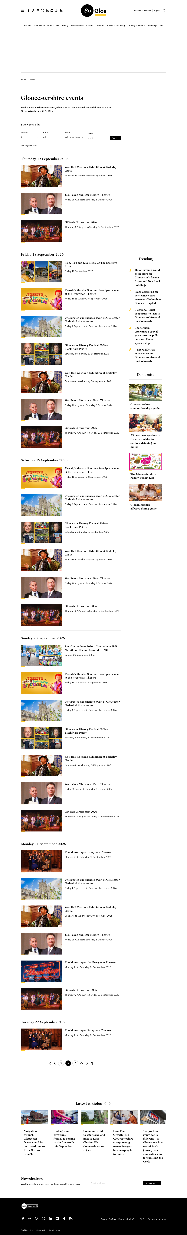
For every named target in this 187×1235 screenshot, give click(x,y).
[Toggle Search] (164, 10)
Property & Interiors (136, 25)
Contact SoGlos (108, 1219)
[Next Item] (109, 1103)
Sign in (157, 10)
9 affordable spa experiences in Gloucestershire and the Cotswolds (147, 355)
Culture (89, 25)
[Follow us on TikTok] (56, 10)
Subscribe (150, 1183)
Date (67, 132)
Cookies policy (27, 1230)
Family (65, 25)
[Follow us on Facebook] (28, 10)
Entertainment (77, 25)
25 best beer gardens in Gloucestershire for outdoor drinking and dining (145, 441)
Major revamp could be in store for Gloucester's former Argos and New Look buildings (148, 277)
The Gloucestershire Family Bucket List (143, 475)
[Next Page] (87, 1063)
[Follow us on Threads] (33, 10)
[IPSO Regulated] (31, 1206)
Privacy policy (40, 1230)
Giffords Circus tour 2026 (81, 222)
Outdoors (100, 25)
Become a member (142, 10)
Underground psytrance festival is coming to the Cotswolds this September (64, 1138)
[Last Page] (92, 1063)
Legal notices (54, 1230)
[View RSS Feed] (61, 10)
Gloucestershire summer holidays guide (144, 406)
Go (113, 138)
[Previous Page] (55, 1063)
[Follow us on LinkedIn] (47, 10)
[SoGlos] (93, 10)
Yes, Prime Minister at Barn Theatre (87, 194)
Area (45, 132)
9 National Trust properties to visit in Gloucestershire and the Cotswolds (147, 315)
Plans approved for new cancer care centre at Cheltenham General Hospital (148, 297)
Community (39, 25)
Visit (161, 25)
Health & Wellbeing (116, 25)
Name (90, 133)
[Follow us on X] (42, 10)
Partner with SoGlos (127, 1219)
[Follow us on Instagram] (38, 10)
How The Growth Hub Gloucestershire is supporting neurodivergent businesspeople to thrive (123, 1142)
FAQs (142, 1219)
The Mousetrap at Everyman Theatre (88, 852)
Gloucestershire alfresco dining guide (143, 506)
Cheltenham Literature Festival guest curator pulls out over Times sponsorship (146, 335)
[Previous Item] (105, 1103)
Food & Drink (53, 25)
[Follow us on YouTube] (52, 10)
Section (24, 132)
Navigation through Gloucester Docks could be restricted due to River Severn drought (34, 1142)
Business (27, 25)
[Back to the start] (50, 1063)
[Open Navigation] (22, 10)
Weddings (152, 25)
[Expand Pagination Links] (82, 1063)
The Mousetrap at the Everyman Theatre (90, 962)
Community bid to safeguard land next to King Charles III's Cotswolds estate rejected (94, 1140)
